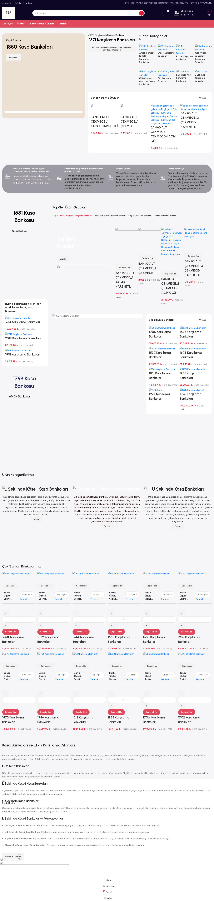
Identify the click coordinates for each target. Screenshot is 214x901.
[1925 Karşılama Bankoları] (193, 390)
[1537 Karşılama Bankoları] (162, 348)
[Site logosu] (8, 12)
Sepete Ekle (10, 632)
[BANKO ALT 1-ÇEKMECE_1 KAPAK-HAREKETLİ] (95, 109)
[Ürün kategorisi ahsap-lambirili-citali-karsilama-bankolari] (147, 55)
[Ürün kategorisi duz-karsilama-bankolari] (166, 78)
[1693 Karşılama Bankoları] (193, 327)
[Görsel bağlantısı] (13, 790)
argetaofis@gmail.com (106, 832)
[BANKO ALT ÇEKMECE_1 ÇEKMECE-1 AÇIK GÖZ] (165, 114)
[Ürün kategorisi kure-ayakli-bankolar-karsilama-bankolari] (203, 55)
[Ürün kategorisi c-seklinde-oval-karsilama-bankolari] (147, 79)
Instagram (106, 853)
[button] (193, 256)
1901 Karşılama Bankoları (22, 354)
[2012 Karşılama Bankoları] (18, 334)
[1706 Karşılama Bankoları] (162, 327)
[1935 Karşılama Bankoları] (193, 369)
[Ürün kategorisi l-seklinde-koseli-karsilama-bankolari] (184, 78)
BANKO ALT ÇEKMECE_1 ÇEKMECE (129, 121)
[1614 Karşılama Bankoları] (18, 317)
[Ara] (141, 13)
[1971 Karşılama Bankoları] (155, 390)
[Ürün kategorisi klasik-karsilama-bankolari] (184, 54)
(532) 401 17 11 (106, 838)
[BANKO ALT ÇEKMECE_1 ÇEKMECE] (125, 109)
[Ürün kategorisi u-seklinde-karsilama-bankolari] (203, 78)
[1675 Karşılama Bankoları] (193, 348)
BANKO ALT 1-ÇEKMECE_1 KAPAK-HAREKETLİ (104, 121)
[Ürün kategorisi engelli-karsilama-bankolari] (166, 52)
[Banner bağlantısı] (112, 35)
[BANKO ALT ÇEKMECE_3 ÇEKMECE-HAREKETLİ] (194, 107)
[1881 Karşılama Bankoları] (162, 369)
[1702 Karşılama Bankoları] (191, 653)
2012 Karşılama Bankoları (23, 338)
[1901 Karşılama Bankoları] (18, 350)
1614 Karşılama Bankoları (22, 322)
